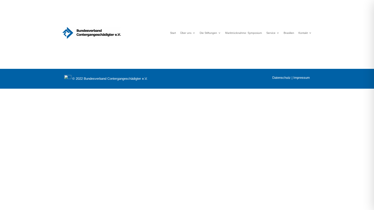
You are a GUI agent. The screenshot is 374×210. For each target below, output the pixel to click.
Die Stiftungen (208, 32)
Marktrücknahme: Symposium (243, 32)
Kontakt (303, 32)
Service (270, 32)
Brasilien (289, 32)
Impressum (301, 78)
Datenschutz (281, 78)
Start (173, 32)
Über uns (185, 32)
